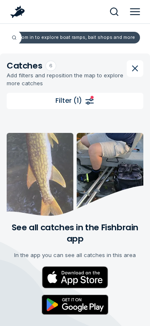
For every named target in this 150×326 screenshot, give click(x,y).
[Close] (135, 68)
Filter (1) (68, 100)
